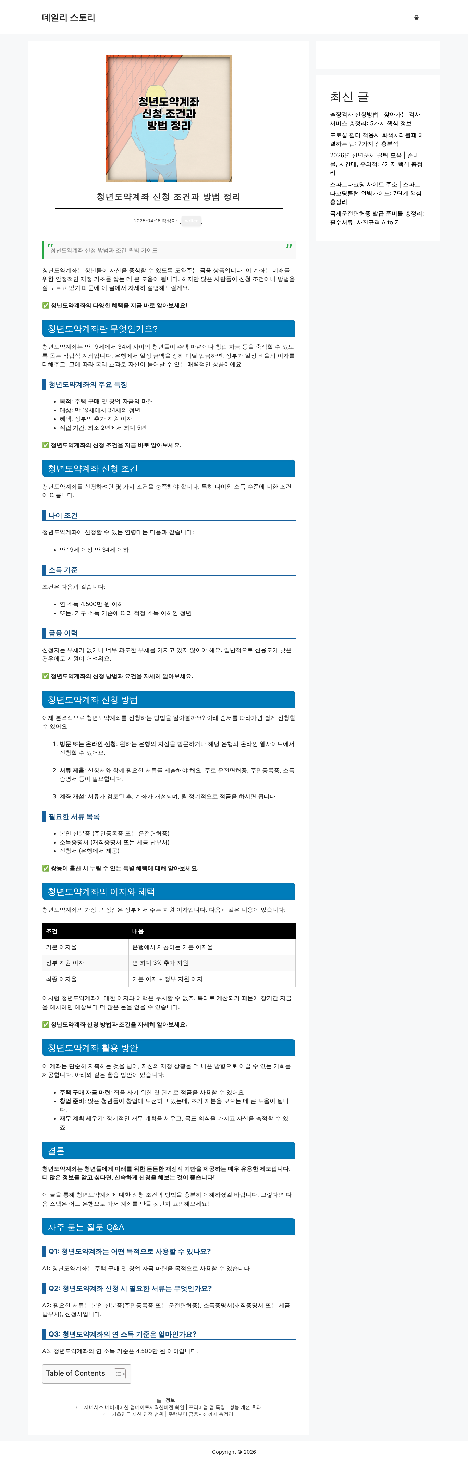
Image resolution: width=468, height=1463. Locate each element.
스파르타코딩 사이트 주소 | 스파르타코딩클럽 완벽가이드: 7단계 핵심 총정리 (376, 193)
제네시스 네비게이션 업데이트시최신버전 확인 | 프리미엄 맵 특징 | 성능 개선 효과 (172, 1407)
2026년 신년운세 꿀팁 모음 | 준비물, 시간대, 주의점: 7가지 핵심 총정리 (376, 164)
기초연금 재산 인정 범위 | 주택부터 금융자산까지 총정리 (172, 1414)
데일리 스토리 (69, 17)
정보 (170, 1400)
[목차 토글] (116, 1374)
